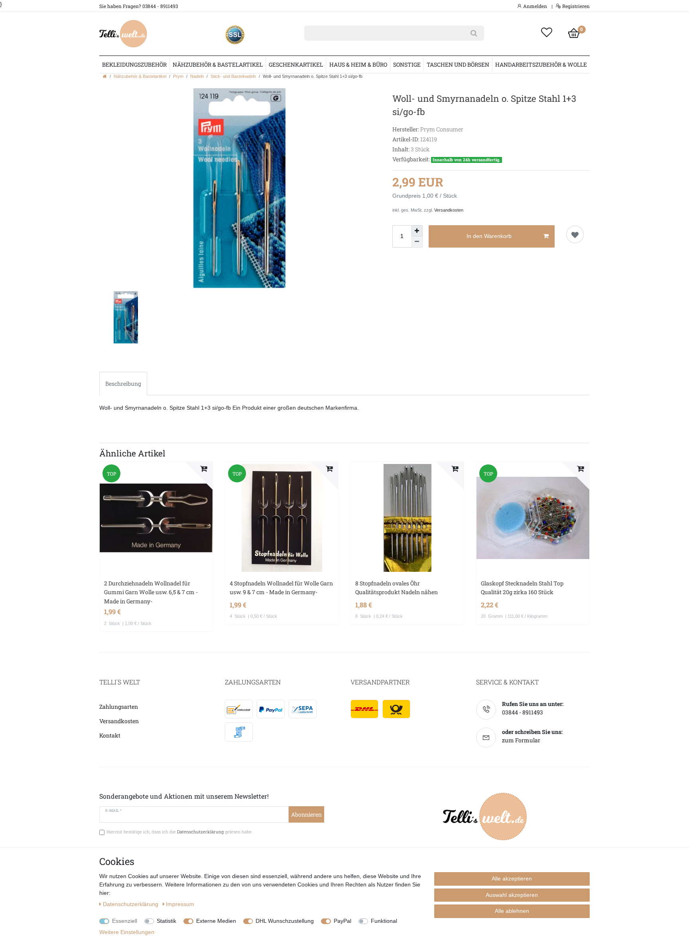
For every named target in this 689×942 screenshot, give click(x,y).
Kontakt (109, 735)
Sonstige (407, 64)
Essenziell (124, 921)
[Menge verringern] (417, 242)
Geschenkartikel (296, 64)
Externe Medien (216, 921)
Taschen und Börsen (458, 64)
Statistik (166, 921)
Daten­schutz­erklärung (131, 904)
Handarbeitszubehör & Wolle (541, 64)
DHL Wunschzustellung (285, 921)
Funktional (384, 921)
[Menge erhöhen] (417, 230)
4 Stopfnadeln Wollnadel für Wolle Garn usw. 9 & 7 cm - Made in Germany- (281, 587)
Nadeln (197, 76)
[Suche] (474, 33)
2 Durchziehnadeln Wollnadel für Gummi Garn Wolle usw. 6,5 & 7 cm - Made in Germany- (151, 592)
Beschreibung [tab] (123, 383)
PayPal (342, 921)
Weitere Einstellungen (126, 932)
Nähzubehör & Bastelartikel (218, 64)
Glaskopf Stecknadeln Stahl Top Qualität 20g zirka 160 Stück (522, 587)
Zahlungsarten (118, 706)
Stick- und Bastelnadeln (233, 76)
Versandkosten (448, 210)
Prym (178, 76)
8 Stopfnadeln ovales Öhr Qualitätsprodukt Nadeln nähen (396, 587)
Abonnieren (306, 814)
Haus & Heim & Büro (358, 64)
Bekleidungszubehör (134, 64)
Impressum (180, 904)
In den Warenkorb (489, 236)
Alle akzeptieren (512, 878)
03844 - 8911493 (522, 712)
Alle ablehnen (512, 911)
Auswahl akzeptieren (512, 895)
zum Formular (521, 740)
